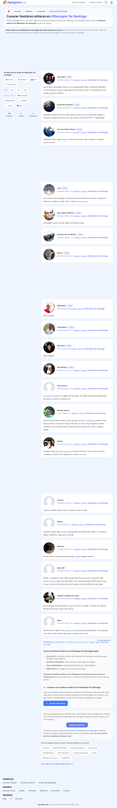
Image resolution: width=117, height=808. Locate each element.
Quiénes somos (9, 790)
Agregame (16, 2)
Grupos (21, 116)
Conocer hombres (27, 782)
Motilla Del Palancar (60, 748)
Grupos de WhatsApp (47, 782)
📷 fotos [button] (34, 80)
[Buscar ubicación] (106, 2)
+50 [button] (18, 90)
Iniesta (94, 753)
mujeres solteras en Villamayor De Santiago (78, 730)
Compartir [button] (33, 116)
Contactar (32, 790)
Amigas (65, 139)
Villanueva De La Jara (50, 758)
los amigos (83, 201)
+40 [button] (11, 90)
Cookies (67, 790)
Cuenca (83, 80)
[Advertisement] (58, 53)
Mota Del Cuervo (63, 753)
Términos (43, 790)
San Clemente (92, 748)
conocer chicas (71, 630)
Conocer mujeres (9, 782)
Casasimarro (65, 758)
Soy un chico (48, 396)
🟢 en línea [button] (9, 80)
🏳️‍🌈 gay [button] (19, 106)
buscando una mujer (63, 451)
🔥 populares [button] (22, 80)
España (77, 80)
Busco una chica (49, 581)
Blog (5, 798)
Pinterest (19, 798)
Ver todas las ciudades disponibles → (57, 764)
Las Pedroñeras (48, 753)
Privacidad (55, 790)
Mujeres (46, 510)
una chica (90, 420)
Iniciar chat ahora (55, 703)
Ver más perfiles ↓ (104, 640)
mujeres (77, 556)
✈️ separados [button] (10, 101)
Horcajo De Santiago (80, 753)
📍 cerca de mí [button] (11, 85)
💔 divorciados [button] (23, 96)
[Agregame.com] (9, 11)
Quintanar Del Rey (77, 748)
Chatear (9, 116)
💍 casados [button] (23, 101)
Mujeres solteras (78, 2)
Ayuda (21, 790)
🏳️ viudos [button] (9, 106)
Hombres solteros (96, 2)
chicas (72, 87)
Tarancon (46, 748)
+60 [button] (25, 90)
